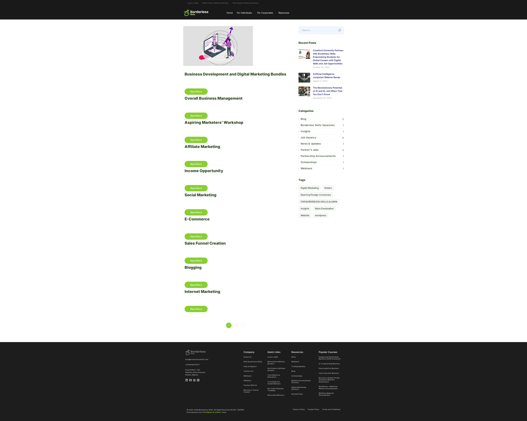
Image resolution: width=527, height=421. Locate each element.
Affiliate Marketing (202, 146)
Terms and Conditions (331, 409)
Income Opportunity (204, 170)
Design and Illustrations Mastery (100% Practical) (329, 358)
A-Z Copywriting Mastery (329, 364)
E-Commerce (197, 219)
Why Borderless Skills (253, 362)
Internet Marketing (202, 291)
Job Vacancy (308, 137)
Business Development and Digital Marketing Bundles (235, 74)
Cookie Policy (313, 409)
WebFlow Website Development (326, 394)
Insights (305, 131)
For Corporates (265, 12)
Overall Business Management (214, 98)
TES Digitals (207, 412)
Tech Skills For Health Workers (274, 383)
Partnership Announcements (318, 156)
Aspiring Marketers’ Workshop (214, 122)
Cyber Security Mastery (329, 373)
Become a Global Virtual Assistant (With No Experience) (329, 380)
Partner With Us (250, 385)
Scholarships (309, 162)
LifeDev (218, 412)
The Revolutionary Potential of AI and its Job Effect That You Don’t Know (327, 91)
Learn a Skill (192, 3)
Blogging (193, 267)
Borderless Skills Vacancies (318, 125)
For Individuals (244, 12)
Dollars (328, 188)
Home (230, 12)
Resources (283, 12)
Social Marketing (200, 195)
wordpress (320, 215)
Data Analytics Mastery (329, 368)
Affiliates (247, 381)
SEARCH (340, 29)
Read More (196, 91)
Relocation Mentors (275, 395)
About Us (247, 357)
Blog (303, 119)
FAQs (293, 357)
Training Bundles (298, 366)
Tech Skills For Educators (273, 376)
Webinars (306, 168)
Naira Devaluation (324, 208)
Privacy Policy (299, 409)
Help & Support (250, 366)
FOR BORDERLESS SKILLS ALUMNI (319, 201)
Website (305, 215)
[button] (245, 13)
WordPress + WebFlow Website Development (328, 387)
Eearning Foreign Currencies (316, 194)
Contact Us (248, 371)
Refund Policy (297, 394)
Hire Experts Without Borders (245, 3)
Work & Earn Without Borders (215, 3)
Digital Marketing (310, 188)
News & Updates (311, 143)
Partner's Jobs (310, 149)
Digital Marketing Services (298, 388)
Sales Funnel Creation (205, 243)
